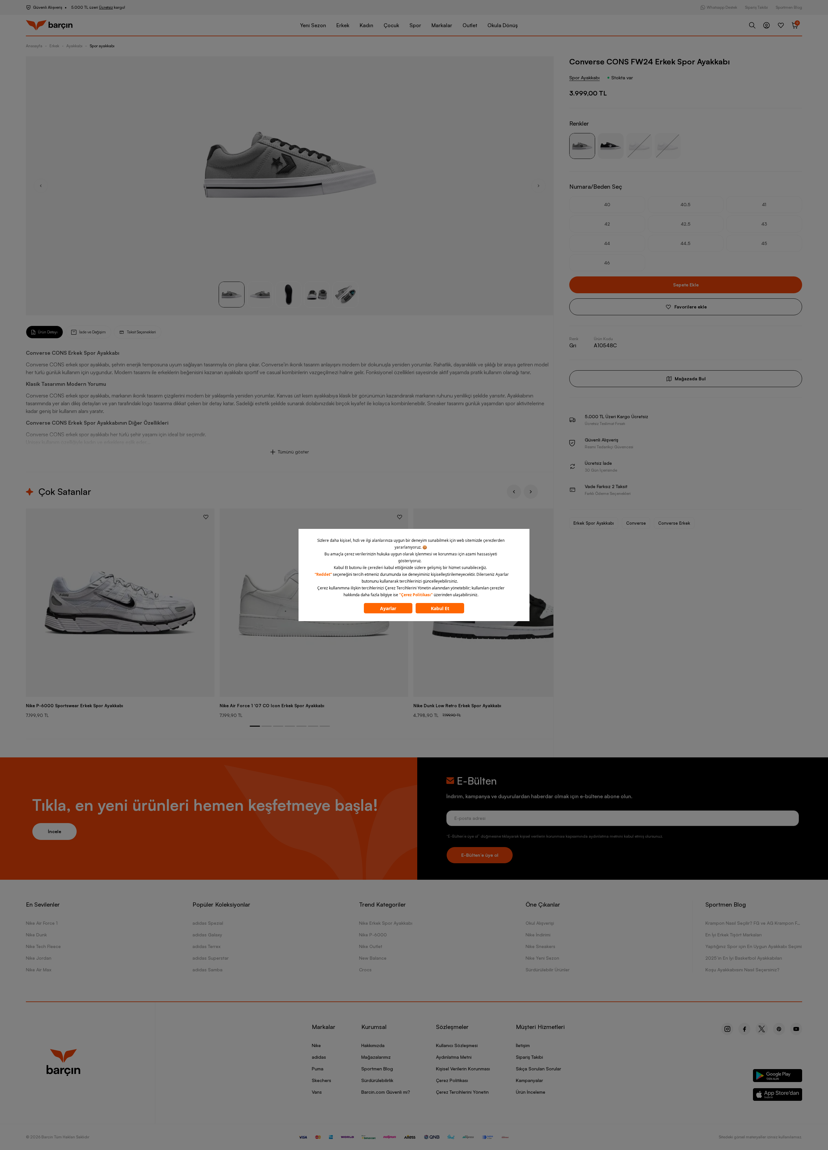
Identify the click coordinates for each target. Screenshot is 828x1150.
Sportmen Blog (789, 7)
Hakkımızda (373, 1045)
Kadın (366, 25)
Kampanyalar (529, 1080)
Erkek (342, 25)
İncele (54, 831)
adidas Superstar (210, 958)
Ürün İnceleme (530, 1092)
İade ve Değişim (92, 331)
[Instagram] (727, 1029)
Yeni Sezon (313, 25)
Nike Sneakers (540, 946)
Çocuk (391, 25)
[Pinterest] (779, 1029)
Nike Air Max (38, 969)
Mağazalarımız (376, 1057)
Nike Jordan (38, 958)
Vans (317, 1092)
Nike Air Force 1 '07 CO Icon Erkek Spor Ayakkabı (272, 705)
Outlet (470, 25)
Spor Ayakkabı (584, 77)
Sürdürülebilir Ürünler (548, 969)
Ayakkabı (74, 45)
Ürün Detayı (48, 331)
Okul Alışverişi (540, 923)
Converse (636, 523)
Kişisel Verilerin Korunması (463, 1068)
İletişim (523, 1045)
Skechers (321, 1080)
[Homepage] (49, 25)
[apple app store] (777, 1095)
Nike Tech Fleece (43, 946)
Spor (415, 25)
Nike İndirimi (538, 934)
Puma (317, 1068)
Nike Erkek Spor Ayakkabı (385, 923)
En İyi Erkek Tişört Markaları (733, 934)
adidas (319, 1057)
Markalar (441, 25)
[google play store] (777, 1076)
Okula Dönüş (502, 25)
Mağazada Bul (690, 378)
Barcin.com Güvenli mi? (385, 1092)
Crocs (365, 969)
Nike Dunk (36, 934)
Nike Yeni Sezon (542, 958)
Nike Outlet (370, 946)
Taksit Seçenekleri (141, 331)
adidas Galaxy (207, 934)
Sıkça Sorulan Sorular (538, 1068)
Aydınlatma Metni (454, 1057)
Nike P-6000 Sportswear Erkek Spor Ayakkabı (74, 705)
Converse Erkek (674, 523)
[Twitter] (762, 1029)
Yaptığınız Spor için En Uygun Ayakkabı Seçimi (753, 946)
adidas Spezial (207, 923)
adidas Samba (207, 969)
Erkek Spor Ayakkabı (593, 523)
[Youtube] (796, 1029)
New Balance (373, 958)
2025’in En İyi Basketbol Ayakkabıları (743, 958)
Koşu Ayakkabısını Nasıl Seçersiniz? (742, 969)
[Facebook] (744, 1029)
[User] (766, 25)
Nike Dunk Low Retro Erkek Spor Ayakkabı (457, 705)
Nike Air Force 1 (42, 923)
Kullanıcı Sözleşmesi (457, 1045)
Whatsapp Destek (722, 7)
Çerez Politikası (452, 1080)
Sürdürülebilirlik (377, 1080)
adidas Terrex (206, 946)
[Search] (752, 25)
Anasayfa (34, 45)
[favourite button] (205, 517)
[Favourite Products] (781, 25)
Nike (316, 1045)
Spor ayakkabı (102, 45)
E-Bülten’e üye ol (479, 855)
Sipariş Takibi (756, 7)
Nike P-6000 (373, 934)
